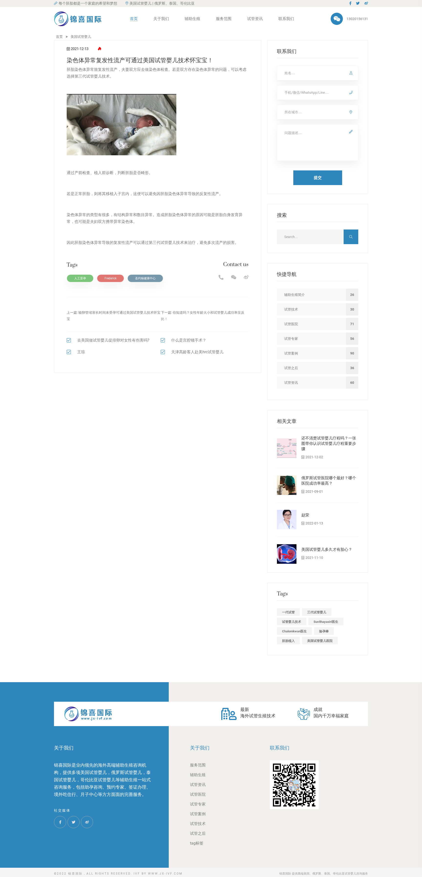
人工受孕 (80, 278)
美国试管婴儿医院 (320, 641)
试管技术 (198, 823)
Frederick (110, 278)
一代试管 (288, 612)
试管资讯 (255, 18)
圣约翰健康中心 (145, 278)
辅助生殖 (192, 18)
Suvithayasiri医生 (326, 622)
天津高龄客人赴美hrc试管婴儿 (197, 352)
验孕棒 (324, 631)
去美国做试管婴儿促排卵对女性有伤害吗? (113, 340)
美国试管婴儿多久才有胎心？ (326, 549)
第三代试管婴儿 (88, 76)
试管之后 (198, 833)
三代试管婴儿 (316, 612)
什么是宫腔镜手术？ (188, 340)
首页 (134, 18)
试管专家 (198, 804)
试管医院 (198, 794)
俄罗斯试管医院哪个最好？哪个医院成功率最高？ (328, 480)
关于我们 (161, 18)
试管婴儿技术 (291, 622)
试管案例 (198, 814)
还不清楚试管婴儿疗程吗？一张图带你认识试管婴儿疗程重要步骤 (328, 444)
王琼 (81, 352)
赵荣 (305, 515)
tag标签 (196, 843)
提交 (318, 177)
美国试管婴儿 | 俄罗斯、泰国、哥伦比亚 (162, 3)
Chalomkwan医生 (294, 631)
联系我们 (286, 18)
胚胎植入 (288, 641)
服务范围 (224, 18)
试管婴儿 (168, 242)
